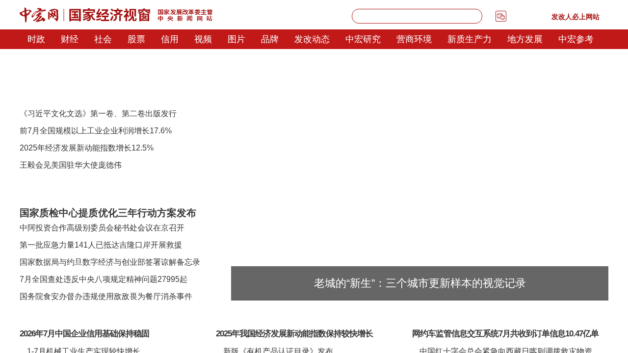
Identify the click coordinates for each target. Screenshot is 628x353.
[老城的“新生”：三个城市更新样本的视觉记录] (419, 96)
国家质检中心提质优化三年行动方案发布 (108, 212)
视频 (203, 39)
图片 (236, 39)
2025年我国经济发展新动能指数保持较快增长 (294, 333)
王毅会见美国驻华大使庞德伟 (71, 165)
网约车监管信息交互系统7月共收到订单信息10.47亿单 (505, 333)
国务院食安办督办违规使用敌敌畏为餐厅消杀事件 (106, 296)
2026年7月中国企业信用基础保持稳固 (84, 333)
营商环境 (414, 39)
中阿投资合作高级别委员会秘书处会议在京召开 (102, 228)
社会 (103, 39)
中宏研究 (363, 39)
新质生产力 (469, 39)
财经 (69, 39)
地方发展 (525, 39)
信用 (170, 39)
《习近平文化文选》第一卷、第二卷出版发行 (98, 113)
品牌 (270, 39)
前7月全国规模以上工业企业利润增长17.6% (96, 130)
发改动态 (312, 39)
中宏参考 (576, 39)
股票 (136, 39)
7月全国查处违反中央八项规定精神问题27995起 (103, 279)
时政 (36, 39)
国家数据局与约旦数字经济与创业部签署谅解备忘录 (110, 262)
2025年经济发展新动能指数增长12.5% (87, 148)
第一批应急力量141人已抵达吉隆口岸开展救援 (101, 245)
